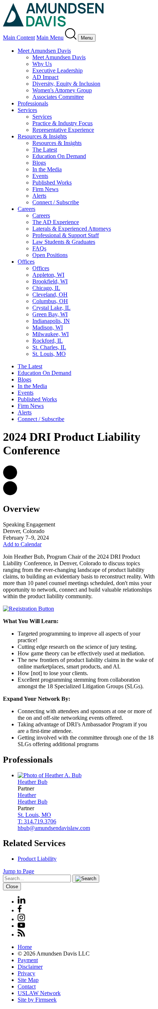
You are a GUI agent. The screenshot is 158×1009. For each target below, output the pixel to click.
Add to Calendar (22, 544)
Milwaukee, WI (50, 334)
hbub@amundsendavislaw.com (54, 828)
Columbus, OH (50, 301)
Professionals (33, 103)
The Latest (44, 149)
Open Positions (50, 255)
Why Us (42, 64)
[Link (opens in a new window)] (28, 609)
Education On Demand (59, 156)
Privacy (26, 973)
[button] (10, 477)
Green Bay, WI (50, 314)
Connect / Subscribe (55, 202)
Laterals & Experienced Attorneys (71, 229)
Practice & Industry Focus (62, 123)
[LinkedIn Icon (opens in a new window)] (21, 901)
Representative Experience (63, 130)
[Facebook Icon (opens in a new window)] (20, 910)
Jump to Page (18, 871)
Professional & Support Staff (65, 235)
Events (40, 176)
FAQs (39, 248)
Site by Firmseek (37, 1000)
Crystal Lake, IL (51, 308)
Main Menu (50, 37)
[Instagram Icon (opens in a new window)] (22, 919)
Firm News (45, 189)
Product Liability (37, 859)
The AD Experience (55, 222)
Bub (32, 782)
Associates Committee (58, 97)
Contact (27, 986)
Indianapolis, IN (51, 321)
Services (27, 110)
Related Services (34, 843)
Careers (26, 209)
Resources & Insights (42, 136)
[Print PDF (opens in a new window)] (10, 493)
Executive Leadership (57, 70)
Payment (28, 960)
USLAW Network (39, 993)
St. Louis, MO (49, 354)
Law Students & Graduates (63, 242)
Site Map (28, 980)
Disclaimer (30, 967)
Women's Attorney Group (62, 90)
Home (25, 947)
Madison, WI (47, 327)
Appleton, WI (48, 275)
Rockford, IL (47, 341)
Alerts (39, 196)
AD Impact (45, 77)
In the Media (47, 169)
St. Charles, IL (49, 347)
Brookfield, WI (50, 281)
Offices (26, 261)
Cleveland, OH (50, 294)
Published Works (52, 182)
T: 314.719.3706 (37, 821)
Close (12, 886)
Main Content (19, 37)
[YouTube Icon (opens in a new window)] (21, 926)
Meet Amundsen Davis (44, 51)
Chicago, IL (46, 288)
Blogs (39, 163)
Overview (21, 509)
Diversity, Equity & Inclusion (66, 84)
